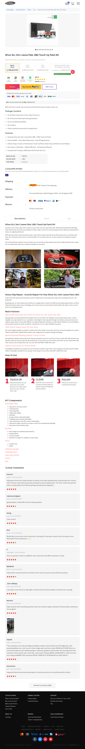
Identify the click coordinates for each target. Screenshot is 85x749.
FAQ (51, 704)
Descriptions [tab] (20, 218)
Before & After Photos (11, 704)
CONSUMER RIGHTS (27, 729)
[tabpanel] (42, 30)
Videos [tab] (46, 218)
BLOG (23, 726)
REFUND (37, 729)
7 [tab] (45, 49)
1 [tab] (35, 49)
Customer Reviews (10, 706)
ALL (7, 175)
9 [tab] (49, 49)
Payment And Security (56, 701)
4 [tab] (40, 49)
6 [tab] (44, 49)
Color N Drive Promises (56, 717)
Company (8, 717)
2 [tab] (37, 49)
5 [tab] (42, 49)
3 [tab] (39, 49)
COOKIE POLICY (47, 729)
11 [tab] (52, 49)
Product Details (32, 698)
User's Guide (8, 709)
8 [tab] (47, 49)
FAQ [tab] (69, 218)
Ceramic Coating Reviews (35, 720)
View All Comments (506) (42, 685)
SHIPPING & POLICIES (34, 726)
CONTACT (46, 726)
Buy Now (12, 87)
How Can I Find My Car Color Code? (60, 698)
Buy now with (27, 87)
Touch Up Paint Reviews (34, 717)
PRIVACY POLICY (59, 729)
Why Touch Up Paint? (11, 701)
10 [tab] (50, 49)
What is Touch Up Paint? (12, 698)
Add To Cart (49, 87)
